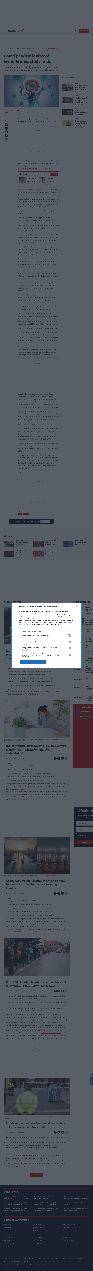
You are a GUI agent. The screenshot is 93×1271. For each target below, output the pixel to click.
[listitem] (46, 632)
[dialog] (46, 635)
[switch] (69, 635)
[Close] (78, 607)
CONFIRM (33, 662)
